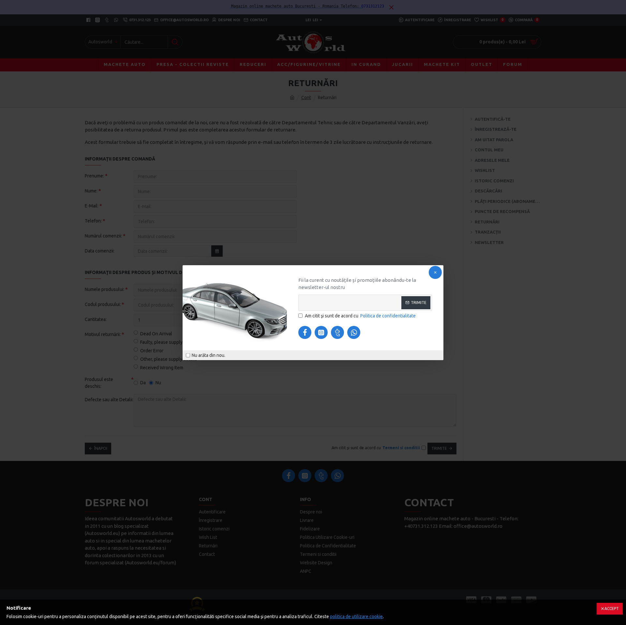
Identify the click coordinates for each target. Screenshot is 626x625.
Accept (611, 608)
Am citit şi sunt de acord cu (360, 315)
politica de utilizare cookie (356, 616)
